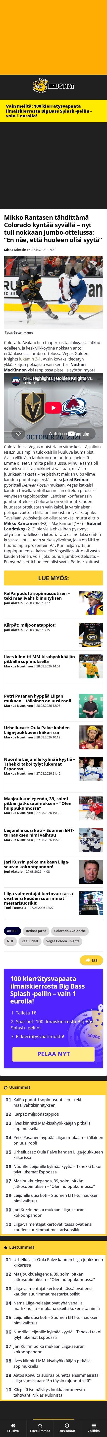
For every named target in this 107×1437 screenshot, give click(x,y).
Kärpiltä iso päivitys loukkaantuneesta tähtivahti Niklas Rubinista (49, 1392)
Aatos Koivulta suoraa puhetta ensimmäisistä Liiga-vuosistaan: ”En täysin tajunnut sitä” (56, 1377)
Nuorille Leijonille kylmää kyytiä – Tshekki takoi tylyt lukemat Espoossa (39, 763)
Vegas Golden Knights (62, 941)
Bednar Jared (36, 931)
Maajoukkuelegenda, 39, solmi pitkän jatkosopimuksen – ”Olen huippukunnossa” (37, 803)
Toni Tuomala (15, 907)
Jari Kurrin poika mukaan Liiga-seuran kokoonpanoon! (36, 864)
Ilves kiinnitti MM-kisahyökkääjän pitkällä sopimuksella (39, 659)
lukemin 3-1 (30, 359)
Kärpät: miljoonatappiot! (30, 625)
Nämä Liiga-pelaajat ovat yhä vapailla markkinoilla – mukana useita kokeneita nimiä (56, 1305)
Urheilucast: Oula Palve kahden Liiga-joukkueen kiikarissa (37, 730)
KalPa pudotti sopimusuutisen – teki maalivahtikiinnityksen (37, 595)
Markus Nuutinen (18, 666)
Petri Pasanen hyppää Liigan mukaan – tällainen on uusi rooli (37, 698)
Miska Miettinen (17, 249)
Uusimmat (19, 1087)
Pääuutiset (30, 941)
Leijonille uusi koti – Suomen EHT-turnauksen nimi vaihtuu (39, 832)
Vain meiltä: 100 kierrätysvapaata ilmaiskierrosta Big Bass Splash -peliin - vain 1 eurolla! (49, 111)
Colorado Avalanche (70, 931)
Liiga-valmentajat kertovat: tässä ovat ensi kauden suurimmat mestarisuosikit (38, 898)
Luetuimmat (21, 1247)
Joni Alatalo (13, 603)
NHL (10, 941)
